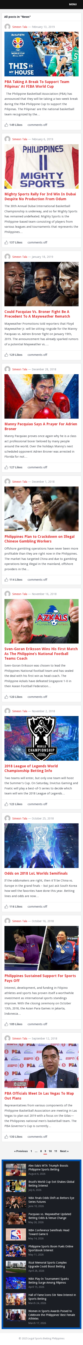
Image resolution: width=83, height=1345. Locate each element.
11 (55, 1151)
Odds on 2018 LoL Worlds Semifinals (36, 873)
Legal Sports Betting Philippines (46, 1338)
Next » (64, 1151)
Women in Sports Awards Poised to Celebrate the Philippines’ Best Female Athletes (51, 1314)
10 (50, 1151)
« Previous (21, 1151)
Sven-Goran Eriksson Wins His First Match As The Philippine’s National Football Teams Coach (41, 653)
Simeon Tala (19, 26)
